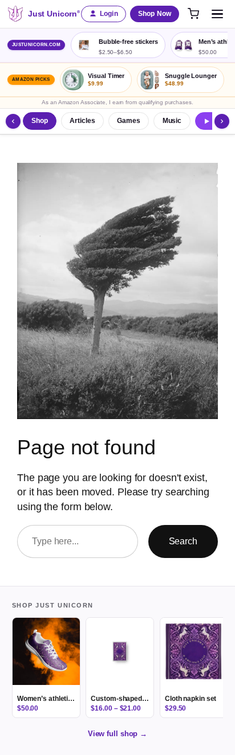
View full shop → (117, 733)
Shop (39, 121)
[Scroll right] (221, 121)
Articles (82, 121)
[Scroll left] (13, 121)
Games (128, 121)
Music (172, 121)
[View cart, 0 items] (193, 13)
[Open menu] (217, 13)
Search (183, 541)
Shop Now (154, 14)
